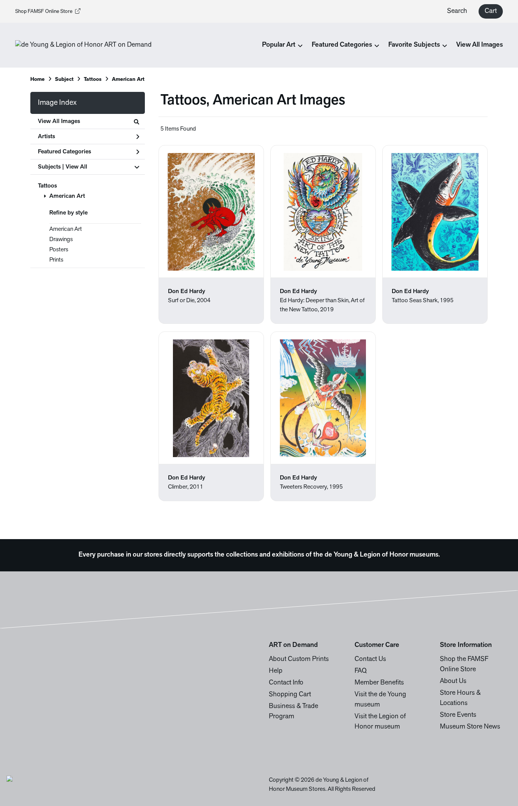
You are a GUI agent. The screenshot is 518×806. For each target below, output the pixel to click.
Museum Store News (470, 727)
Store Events (458, 715)
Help (276, 671)
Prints (56, 260)
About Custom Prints (299, 659)
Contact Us (370, 659)
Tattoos (47, 186)
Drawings (61, 240)
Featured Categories (64, 152)
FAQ (361, 671)
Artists (46, 137)
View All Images (479, 45)
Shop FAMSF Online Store (43, 11)
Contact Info (286, 683)
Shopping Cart (290, 694)
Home (37, 79)
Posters (58, 250)
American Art (67, 196)
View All (76, 167)
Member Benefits (379, 683)
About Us (453, 681)
